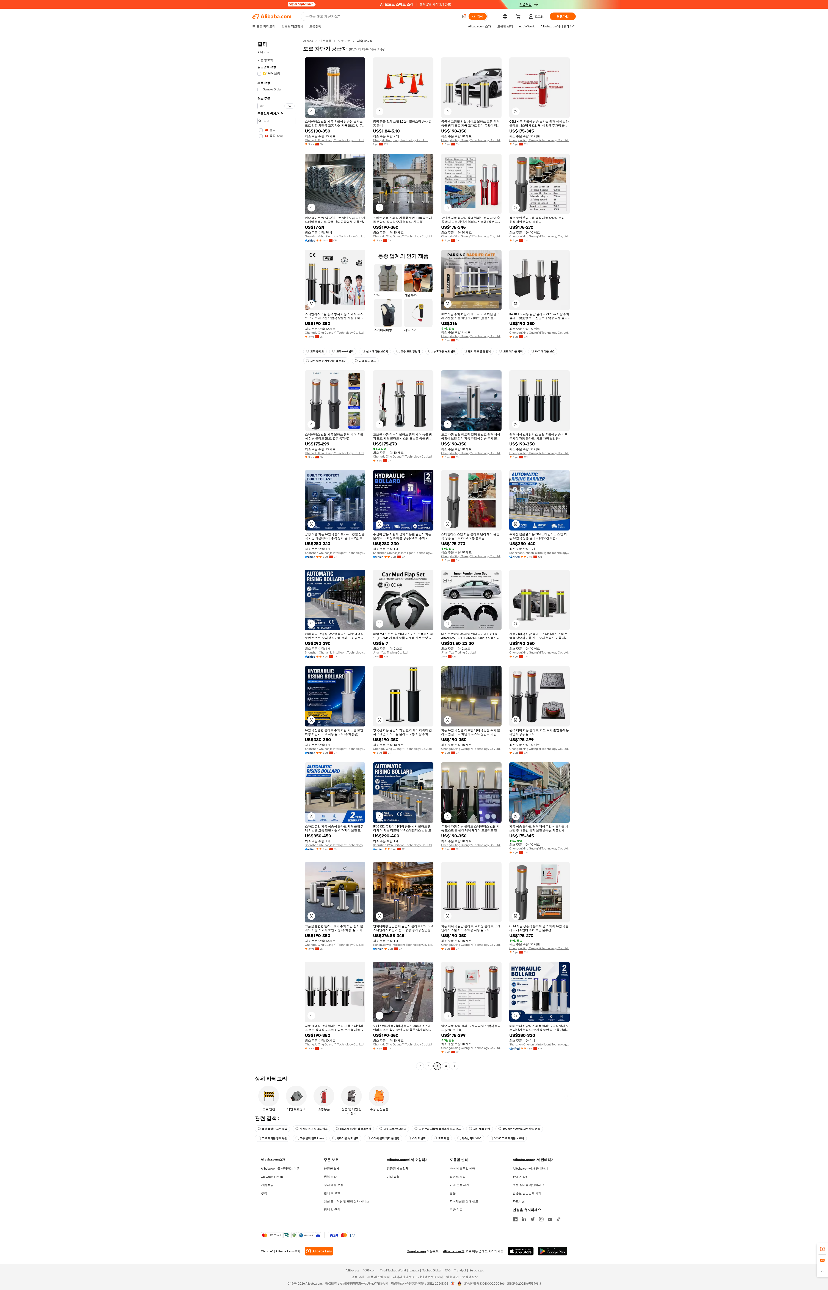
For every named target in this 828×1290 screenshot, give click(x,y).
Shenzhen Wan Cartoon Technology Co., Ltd (402, 845)
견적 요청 (393, 1176)
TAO (447, 1270)
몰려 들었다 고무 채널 (274, 1128)
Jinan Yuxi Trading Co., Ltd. (390, 652)
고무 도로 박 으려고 (395, 1128)
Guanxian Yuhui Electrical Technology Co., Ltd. (335, 236)
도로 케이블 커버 (513, 351)
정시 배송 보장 (333, 1185)
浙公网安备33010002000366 (484, 1283)
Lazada (414, 1270)
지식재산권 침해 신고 (464, 1201)
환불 (453, 1193)
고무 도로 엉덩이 (410, 351)
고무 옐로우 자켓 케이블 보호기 (328, 360)
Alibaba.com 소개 (273, 1159)
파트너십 (519, 1201)
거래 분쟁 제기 (459, 1185)
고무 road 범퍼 (345, 351)
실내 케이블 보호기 (377, 351)
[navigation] (276, 554)
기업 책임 (267, 1185)
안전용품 (325, 41)
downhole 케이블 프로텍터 (355, 1128)
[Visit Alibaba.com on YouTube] (549, 1219)
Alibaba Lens (285, 1251)
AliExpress (352, 1270)
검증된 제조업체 (398, 1168)
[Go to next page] (454, 1066)
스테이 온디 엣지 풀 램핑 (385, 1138)
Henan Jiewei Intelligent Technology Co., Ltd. (403, 944)
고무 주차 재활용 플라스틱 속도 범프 (440, 1128)
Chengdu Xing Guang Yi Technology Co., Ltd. (334, 140)
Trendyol (460, 1270)
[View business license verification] (453, 1283)
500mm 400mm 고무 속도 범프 (521, 1128)
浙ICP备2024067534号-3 (524, 1283)
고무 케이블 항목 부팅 (274, 1138)
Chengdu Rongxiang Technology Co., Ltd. (400, 140)
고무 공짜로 (317, 351)
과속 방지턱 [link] (365, 41)
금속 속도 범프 (367, 360)
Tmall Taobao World (393, 1270)
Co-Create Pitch (272, 1176)
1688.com (369, 1270)
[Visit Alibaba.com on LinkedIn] (524, 1219)
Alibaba (308, 41)
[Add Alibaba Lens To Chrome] (319, 1251)
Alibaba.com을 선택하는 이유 (280, 1168)
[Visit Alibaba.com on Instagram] (541, 1219)
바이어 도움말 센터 (462, 1168)
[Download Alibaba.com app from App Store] (521, 1251)
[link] (822, 1249)
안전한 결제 (332, 1168)
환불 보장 (330, 1176)
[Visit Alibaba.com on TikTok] (558, 1219)
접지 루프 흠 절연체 (479, 351)
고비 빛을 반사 (481, 1128)
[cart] (519, 17)
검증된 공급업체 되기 (527, 1193)
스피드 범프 (419, 1138)
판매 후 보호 (332, 1193)
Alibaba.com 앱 (453, 1251)
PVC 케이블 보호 (545, 351)
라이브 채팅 (458, 1176)
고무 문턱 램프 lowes (312, 1138)
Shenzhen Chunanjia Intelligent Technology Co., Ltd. (335, 552)
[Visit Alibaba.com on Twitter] (532, 1219)
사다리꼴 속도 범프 (348, 1138)
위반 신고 (456, 1209)
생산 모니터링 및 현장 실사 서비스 (346, 1201)
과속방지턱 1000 (471, 1138)
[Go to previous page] (420, 1066)
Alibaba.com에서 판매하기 (530, 1168)
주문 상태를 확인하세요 (528, 1185)
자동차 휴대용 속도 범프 (314, 1128)
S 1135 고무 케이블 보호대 (509, 1138)
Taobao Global (431, 1270)
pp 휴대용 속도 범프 (444, 351)
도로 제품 (443, 1138)
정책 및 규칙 (332, 1209)
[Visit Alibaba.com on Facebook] (515, 1219)
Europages (476, 1270)
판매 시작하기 (522, 1176)
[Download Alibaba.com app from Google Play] (552, 1251)
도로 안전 (344, 41)
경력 (264, 1193)
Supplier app (416, 1251)
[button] (464, 16)
